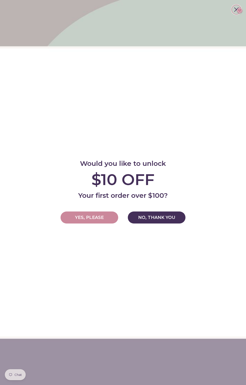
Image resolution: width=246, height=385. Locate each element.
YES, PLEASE (89, 217)
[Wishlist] (239, 10)
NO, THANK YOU (156, 217)
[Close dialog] (236, 9)
